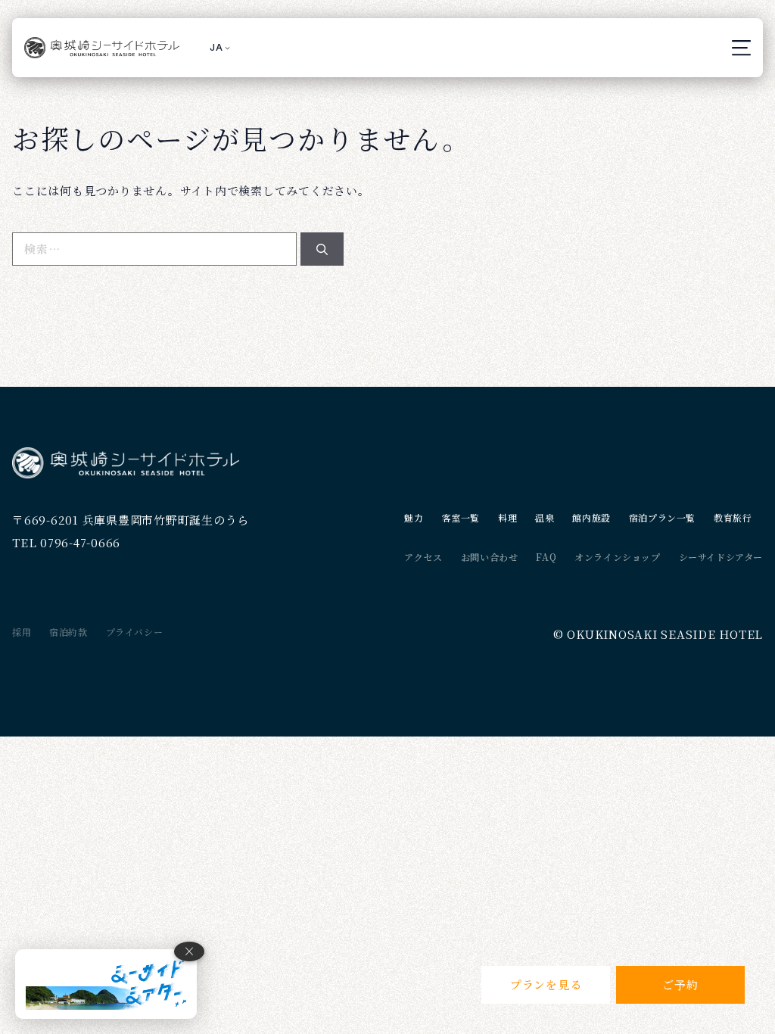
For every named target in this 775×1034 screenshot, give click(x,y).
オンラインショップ (617, 556)
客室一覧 (461, 517)
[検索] (322, 249)
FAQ (546, 556)
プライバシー (134, 631)
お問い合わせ (489, 556)
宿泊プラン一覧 (662, 517)
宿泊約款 (68, 631)
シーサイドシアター (721, 556)
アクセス (423, 556)
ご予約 (680, 984)
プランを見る (546, 984)
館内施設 (591, 517)
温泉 (544, 517)
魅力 (413, 517)
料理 (507, 517)
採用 (21, 631)
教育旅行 (733, 517)
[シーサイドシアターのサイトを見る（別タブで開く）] (106, 984)
